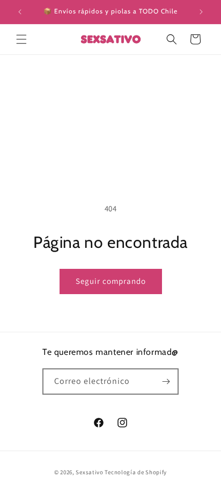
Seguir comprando (111, 281)
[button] (21, 39)
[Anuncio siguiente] (201, 12)
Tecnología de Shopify (136, 472)
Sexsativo (89, 472)
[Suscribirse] (166, 381)
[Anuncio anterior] (20, 12)
